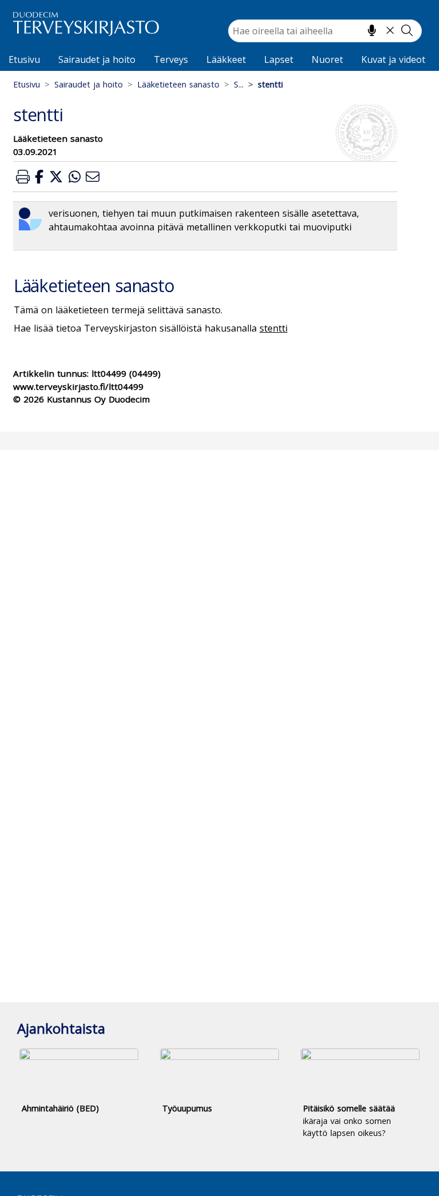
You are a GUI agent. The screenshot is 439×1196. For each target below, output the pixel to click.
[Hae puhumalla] (371, 30)
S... (239, 84)
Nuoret (327, 59)
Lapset (278, 59)
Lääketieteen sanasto (178, 84)
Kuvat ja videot (393, 59)
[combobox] (325, 30)
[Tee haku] (407, 30)
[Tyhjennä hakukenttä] (390, 30)
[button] (23, 176)
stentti (274, 328)
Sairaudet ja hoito (96, 59)
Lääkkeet (226, 59)
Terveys (171, 59)
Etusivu (24, 59)
